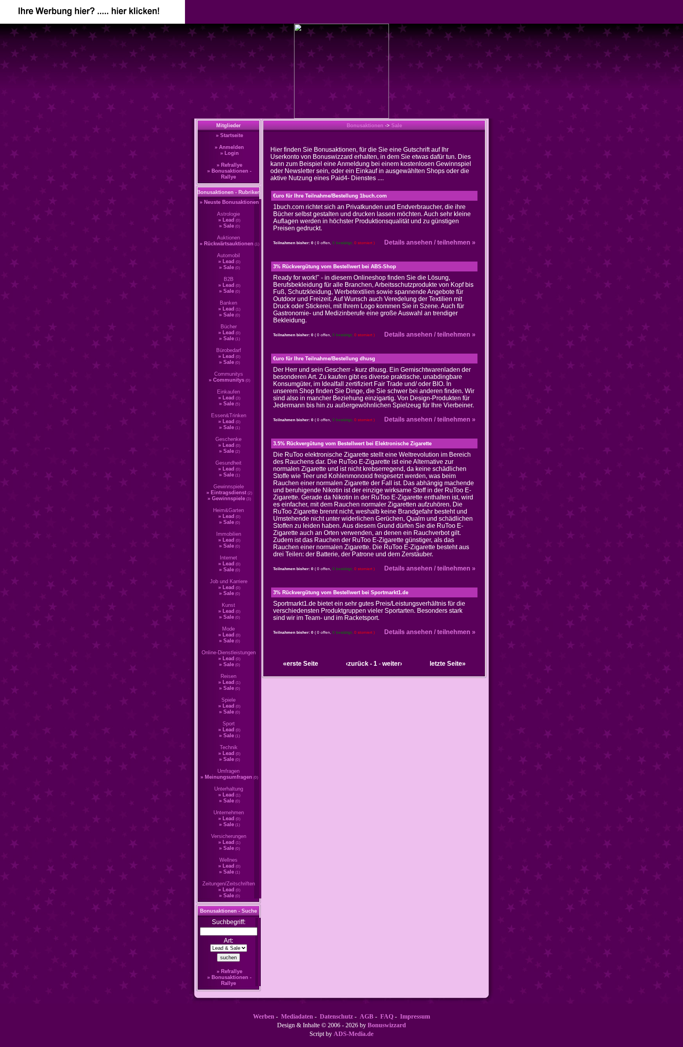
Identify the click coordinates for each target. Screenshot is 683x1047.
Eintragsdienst (228, 492)
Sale (228, 226)
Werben (263, 1016)
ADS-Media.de (354, 1033)
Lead (228, 220)
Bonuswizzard (387, 1025)
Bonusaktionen (365, 125)
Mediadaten (297, 1016)
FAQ (386, 1016)
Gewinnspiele (228, 498)
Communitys (228, 380)
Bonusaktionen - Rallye (231, 174)
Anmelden (231, 147)
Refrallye (231, 165)
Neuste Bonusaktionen (231, 202)
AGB (367, 1016)
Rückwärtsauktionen (228, 244)
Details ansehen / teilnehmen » (429, 242)
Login (232, 153)
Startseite (231, 135)
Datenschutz (336, 1016)
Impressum (415, 1016)
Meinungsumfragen (228, 777)
